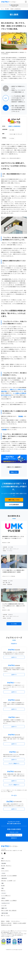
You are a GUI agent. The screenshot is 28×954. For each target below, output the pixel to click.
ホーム (2, 8)
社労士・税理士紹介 (12, 910)
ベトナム (8, 915)
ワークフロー (12, 138)
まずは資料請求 (14, 504)
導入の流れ (3, 865)
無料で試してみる (14, 500)
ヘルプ (14, 880)
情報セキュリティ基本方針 (6, 923)
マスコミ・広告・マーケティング (16, 134)
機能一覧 (2, 860)
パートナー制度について (6, 895)
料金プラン (3, 890)
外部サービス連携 (4, 910)
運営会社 (2, 921)
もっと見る (14, 624)
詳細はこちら (14, 472)
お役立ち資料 (3, 875)
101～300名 (12, 129)
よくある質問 (9, 880)
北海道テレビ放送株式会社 (14, 126)
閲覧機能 (20, 416)
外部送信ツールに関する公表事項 (19, 923)
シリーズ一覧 (3, 905)
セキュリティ (7, 860)
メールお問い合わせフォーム (14, 835)
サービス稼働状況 (13, 900)
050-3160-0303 (14, 5)
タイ (4, 915)
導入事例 (7, 8)
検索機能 (4, 429)
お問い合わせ (3, 880)
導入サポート (8, 865)
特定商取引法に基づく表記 (6, 925)
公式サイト (14, 657)
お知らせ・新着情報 (5, 900)
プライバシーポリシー (15, 921)
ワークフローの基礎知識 (12, 875)
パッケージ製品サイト (14, 763)
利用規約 (8, 921)
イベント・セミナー (5, 870)
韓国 (2, 915)
